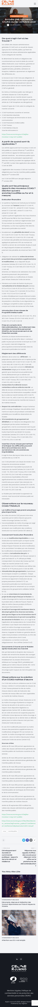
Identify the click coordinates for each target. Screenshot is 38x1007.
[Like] (3, 840)
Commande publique (19, 16)
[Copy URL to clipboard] (34, 840)
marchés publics (12, 831)
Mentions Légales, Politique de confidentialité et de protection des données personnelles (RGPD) (19, 993)
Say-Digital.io (23, 1003)
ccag (4, 831)
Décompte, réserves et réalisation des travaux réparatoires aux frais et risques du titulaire (18, 904)
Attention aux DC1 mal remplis (13, 940)
